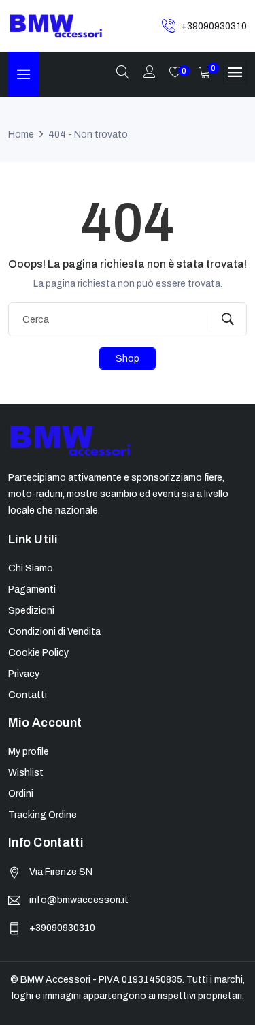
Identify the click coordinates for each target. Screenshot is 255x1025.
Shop (127, 358)
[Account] (150, 73)
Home (21, 134)
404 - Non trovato (88, 134)
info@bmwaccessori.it (79, 900)
